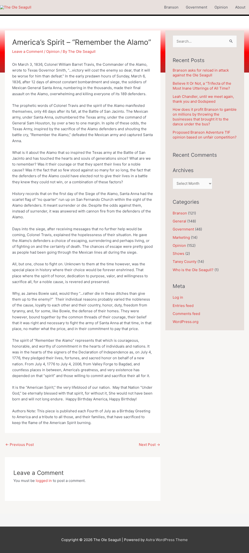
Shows (178, 253)
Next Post (149, 444)
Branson (171, 7)
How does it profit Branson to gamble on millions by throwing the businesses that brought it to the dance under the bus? (205, 116)
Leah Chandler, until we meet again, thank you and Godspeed (203, 99)
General (179, 221)
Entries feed (183, 305)
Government (196, 7)
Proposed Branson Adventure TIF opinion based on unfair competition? (205, 134)
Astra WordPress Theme (167, 539)
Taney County (184, 261)
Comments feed (186, 313)
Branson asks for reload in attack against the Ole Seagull (201, 72)
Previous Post (19, 444)
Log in (178, 297)
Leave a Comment (27, 51)
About (240, 7)
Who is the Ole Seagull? (193, 269)
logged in (44, 480)
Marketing (181, 237)
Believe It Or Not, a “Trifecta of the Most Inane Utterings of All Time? (202, 86)
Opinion (221, 7)
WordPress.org (185, 321)
